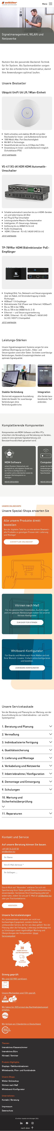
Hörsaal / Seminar (10, 1055)
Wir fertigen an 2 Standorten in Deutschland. (21, 1023)
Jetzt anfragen (9, 155)
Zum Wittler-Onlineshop (21, 541)
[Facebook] (27, 1123)
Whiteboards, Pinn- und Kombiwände (18, 1070)
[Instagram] (32, 1123)
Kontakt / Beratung (10, 1099)
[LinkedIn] (21, 1123)
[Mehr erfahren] (19, 453)
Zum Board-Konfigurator (27, 667)
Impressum (7, 1106)
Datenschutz (7, 1110)
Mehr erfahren (12, 481)
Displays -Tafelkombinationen (15, 1066)
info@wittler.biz (8, 851)
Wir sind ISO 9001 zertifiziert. (14, 978)
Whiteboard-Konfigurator (13, 1089)
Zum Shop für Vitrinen (27, 622)
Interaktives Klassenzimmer (15, 1047)
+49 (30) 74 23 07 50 (10, 848)
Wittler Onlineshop (10, 1080)
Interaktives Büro (10, 1051)
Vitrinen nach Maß (10, 1084)
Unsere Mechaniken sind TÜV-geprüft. (19, 992)
